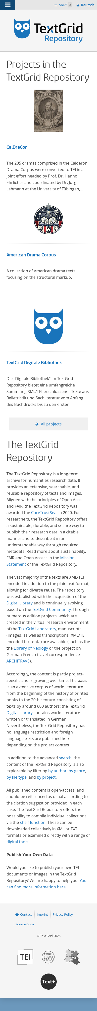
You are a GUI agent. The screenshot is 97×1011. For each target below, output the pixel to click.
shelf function (33, 822)
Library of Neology (31, 648)
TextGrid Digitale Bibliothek (34, 362)
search (65, 758)
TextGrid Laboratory (37, 628)
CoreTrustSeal (44, 512)
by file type (16, 777)
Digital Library (19, 603)
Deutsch (88, 6)
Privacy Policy (63, 914)
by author (57, 770)
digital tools (17, 841)
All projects (51, 424)
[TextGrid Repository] (48, 19)
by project (46, 777)
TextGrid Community (51, 609)
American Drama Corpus (31, 255)
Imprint (42, 914)
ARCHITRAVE (18, 661)
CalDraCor (16, 147)
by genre (77, 770)
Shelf (64, 5)
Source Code (24, 924)
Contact (26, 914)
